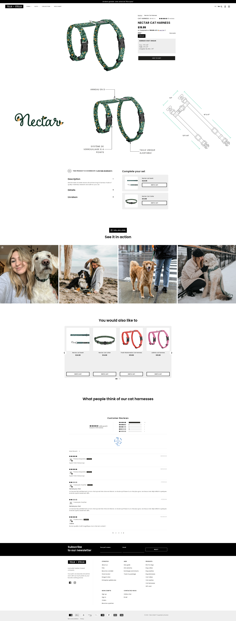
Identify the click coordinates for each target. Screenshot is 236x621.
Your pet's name (105, 547)
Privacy (82, 619)
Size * (140, 33)
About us (105, 565)
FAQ (103, 568)
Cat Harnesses (150, 583)
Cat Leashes (150, 580)
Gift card (148, 586)
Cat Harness (143, 18)
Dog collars (149, 568)
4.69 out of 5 (103, 426)
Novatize (166, 615)
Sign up (104, 594)
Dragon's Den (106, 577)
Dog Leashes (150, 571)
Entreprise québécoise (109, 580)
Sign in (104, 597)
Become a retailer (107, 571)
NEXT (156, 549)
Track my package (130, 574)
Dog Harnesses (150, 574)
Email (124, 547)
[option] (118, 1)
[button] (163, 18)
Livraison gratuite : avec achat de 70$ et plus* (118, 1)
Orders (104, 600)
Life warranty (128, 568)
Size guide (172, 33)
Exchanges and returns (131, 571)
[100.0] (118, 441)
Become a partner (108, 603)
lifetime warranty (104, 171)
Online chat (127, 594)
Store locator (106, 574)
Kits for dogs (150, 565)
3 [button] (118, 533)
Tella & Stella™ (152, 615)
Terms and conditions (73, 619)
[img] (73, 456)
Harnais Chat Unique (147, 41)
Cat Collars (149, 577)
